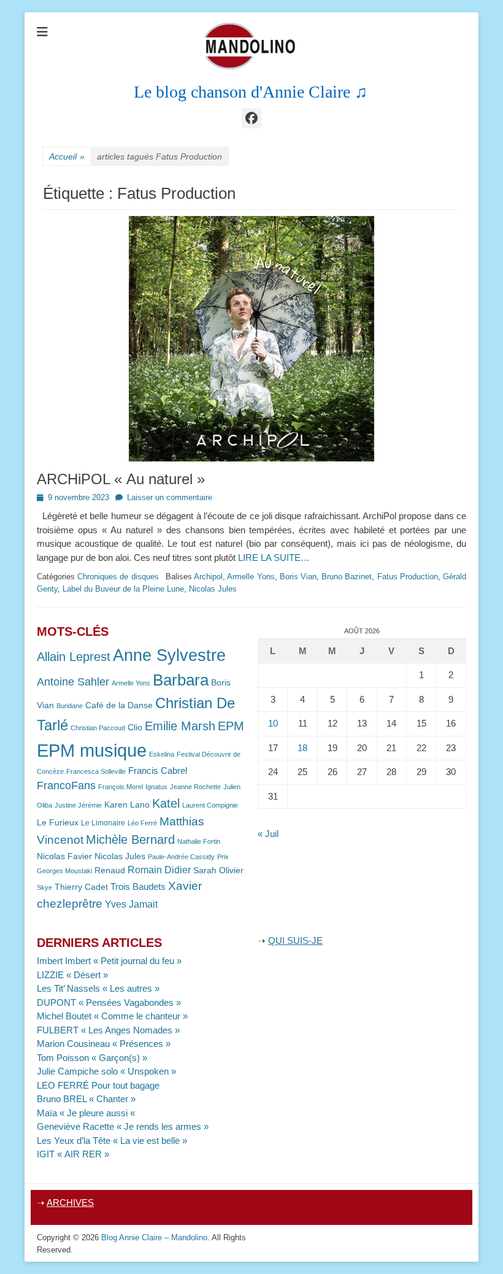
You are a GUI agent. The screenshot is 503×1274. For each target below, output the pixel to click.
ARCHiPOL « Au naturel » (121, 479)
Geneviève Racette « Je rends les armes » (123, 1126)
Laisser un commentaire (169, 497)
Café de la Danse (119, 705)
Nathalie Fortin (198, 841)
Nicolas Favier (64, 856)
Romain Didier (159, 870)
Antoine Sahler (73, 682)
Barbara (181, 680)
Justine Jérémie (78, 805)
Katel (166, 803)
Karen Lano (127, 804)
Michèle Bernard (130, 839)
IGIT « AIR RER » (73, 1154)
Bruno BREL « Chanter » (86, 1099)
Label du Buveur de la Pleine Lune (123, 588)
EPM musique (92, 750)
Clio (135, 727)
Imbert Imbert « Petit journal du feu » (109, 961)
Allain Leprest (73, 656)
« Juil (268, 833)
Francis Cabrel (157, 771)
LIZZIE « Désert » (72, 975)
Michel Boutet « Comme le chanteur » (112, 1016)
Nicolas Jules (213, 588)
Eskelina (161, 754)
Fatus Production (407, 576)
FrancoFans (66, 785)
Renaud (109, 870)
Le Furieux (58, 822)
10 (273, 723)
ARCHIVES (70, 1202)
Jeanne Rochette (195, 786)
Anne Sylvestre (169, 655)
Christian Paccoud (98, 728)
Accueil (67, 156)
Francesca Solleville (96, 771)
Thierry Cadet (81, 887)
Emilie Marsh (180, 726)
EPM (231, 726)
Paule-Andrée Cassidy (181, 856)
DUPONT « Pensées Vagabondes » (109, 1002)
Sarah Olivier (218, 870)
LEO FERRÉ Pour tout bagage (98, 1085)
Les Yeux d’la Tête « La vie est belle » (112, 1140)
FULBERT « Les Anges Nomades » (108, 1030)
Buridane (69, 705)
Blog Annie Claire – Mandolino (154, 1237)
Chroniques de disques (117, 576)
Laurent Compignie (210, 805)
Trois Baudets (138, 887)
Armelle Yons (250, 576)
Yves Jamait (131, 904)
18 (302, 748)
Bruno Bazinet (346, 576)
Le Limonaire (103, 823)
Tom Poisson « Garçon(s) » (92, 1057)
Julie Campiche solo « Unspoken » (106, 1071)
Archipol (208, 576)
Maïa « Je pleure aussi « (87, 1113)
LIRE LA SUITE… (274, 557)
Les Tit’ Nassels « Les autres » (98, 988)
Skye (44, 887)
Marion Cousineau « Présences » (104, 1043)
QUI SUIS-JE (295, 940)
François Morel (120, 786)
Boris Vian (298, 576)
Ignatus (156, 786)
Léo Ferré (142, 823)
